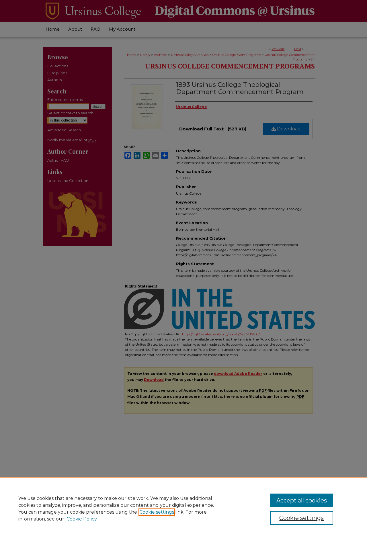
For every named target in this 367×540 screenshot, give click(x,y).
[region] (183, 508)
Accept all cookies (301, 500)
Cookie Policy (82, 519)
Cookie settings (156, 512)
